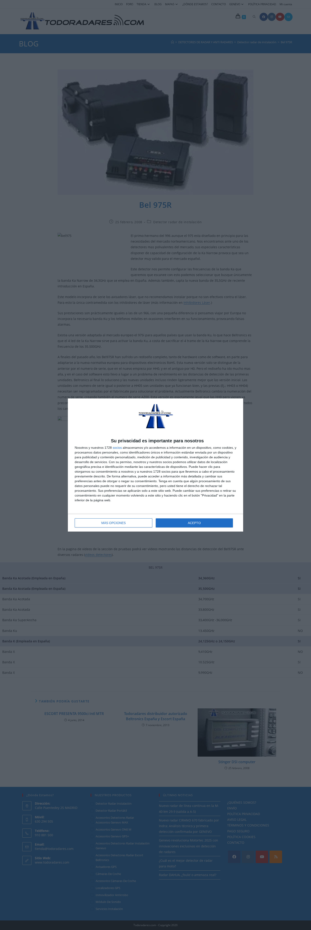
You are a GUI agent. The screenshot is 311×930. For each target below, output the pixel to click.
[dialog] (155, 464)
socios (117, 447)
